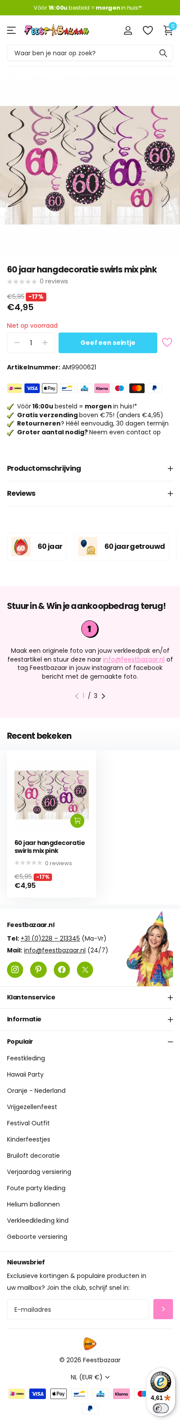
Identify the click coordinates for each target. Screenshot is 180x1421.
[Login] (128, 30)
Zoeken (163, 53)
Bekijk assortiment (12, 30)
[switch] (161, 1408)
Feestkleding (26, 1058)
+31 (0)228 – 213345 (50, 938)
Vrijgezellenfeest (32, 1107)
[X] (85, 970)
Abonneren (163, 1309)
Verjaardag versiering (39, 1172)
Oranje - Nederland (36, 1091)
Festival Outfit (28, 1123)
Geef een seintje (107, 342)
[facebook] (62, 970)
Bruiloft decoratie (33, 1156)
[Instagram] (15, 970)
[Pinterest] (38, 970)
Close (90, 998)
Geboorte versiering (37, 1237)
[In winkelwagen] (77, 821)
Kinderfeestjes (28, 1139)
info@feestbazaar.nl (134, 659)
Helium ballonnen (33, 1204)
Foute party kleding (36, 1188)
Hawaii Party (25, 1074)
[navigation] (77, 696)
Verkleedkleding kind (38, 1221)
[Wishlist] (147, 30)
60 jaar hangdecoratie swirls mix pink (49, 847)
